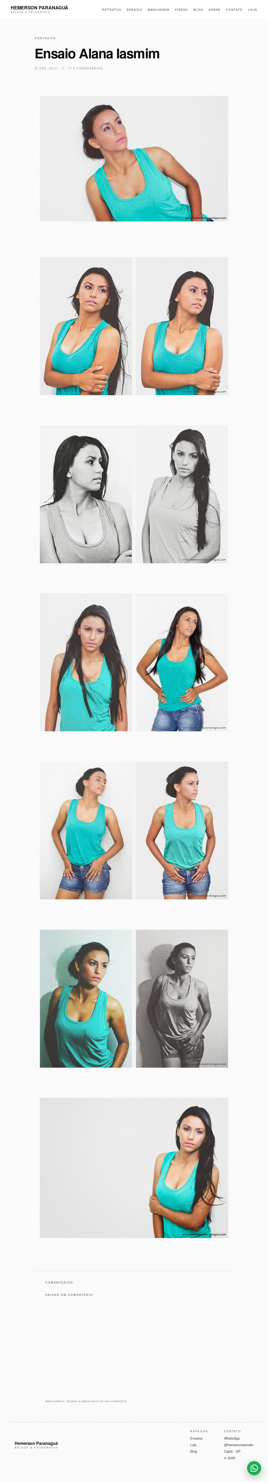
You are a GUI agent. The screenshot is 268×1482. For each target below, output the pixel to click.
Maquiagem (158, 9)
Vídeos (181, 9)
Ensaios (134, 9)
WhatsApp (232, 1438)
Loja (252, 9)
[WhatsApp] (254, 1468)
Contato (234, 9)
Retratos (111, 9)
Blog (198, 9)
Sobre (215, 9)
